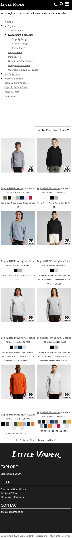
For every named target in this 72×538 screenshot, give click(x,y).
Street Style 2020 (10, 13)
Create (25, 13)
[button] (61, 4)
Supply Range (20, 39)
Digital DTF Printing (12, 188)
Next (32, 440)
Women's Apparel (14, 78)
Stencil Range (20, 43)
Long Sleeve (15, 52)
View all (8, 21)
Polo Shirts (14, 56)
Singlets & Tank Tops (20, 61)
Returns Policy (9, 492)
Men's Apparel (12, 74)
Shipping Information (13, 496)
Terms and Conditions (13, 489)
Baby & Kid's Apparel (16, 82)
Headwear (10, 96)
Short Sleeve (15, 30)
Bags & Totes (12, 91)
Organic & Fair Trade (16, 87)
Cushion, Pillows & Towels (23, 69)
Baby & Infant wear (19, 65)
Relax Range (19, 48)
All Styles (36, 13)
